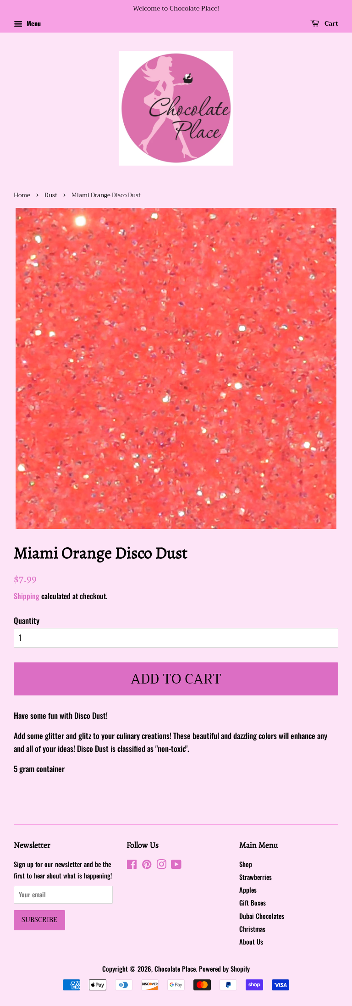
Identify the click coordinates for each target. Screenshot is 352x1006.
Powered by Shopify (224, 968)
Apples (248, 890)
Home (22, 195)
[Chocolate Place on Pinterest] (147, 865)
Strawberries (255, 877)
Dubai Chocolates (261, 916)
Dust (50, 195)
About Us (251, 941)
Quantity (26, 620)
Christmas (252, 929)
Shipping (26, 595)
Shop (245, 864)
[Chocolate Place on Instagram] (161, 865)
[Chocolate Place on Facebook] (131, 865)
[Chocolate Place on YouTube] (176, 865)
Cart (330, 23)
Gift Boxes (252, 902)
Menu (33, 23)
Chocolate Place (175, 968)
